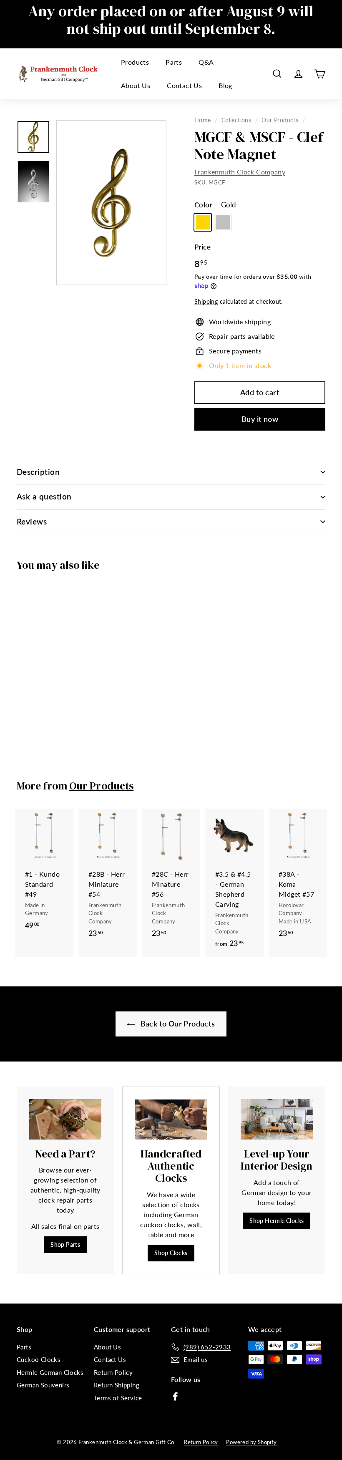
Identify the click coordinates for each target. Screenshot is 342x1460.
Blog (225, 85)
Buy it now (260, 419)
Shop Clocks (170, 1252)
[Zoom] (111, 203)
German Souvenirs (43, 1385)
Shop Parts (65, 1244)
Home (202, 120)
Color (215, 204)
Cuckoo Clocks (38, 1359)
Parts (174, 62)
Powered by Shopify (251, 1442)
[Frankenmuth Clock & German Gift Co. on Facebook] (175, 1396)
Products (135, 62)
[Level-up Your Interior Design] (277, 1119)
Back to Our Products (176, 1023)
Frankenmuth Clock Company (239, 172)
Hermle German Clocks (50, 1372)
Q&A (206, 62)
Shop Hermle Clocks (276, 1220)
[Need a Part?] (65, 1119)
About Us (135, 85)
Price (202, 246)
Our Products (280, 120)
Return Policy (113, 1372)
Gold (202, 222)
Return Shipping (116, 1385)
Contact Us (184, 85)
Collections (236, 120)
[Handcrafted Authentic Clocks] (170, 1119)
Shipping (206, 301)
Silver (222, 222)
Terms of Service (118, 1398)
